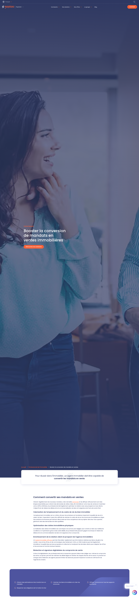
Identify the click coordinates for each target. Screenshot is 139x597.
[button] (7, 2)
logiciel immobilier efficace (43, 540)
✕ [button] (135, 585)
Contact (132, 7)
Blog (96, 7)
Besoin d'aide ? (130, 586)
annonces (75, 502)
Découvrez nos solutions (34, 247)
